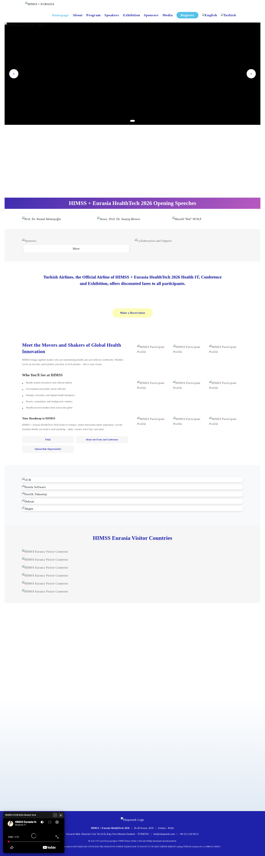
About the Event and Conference (102, 440)
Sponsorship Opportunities (48, 449)
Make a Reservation (132, 312)
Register (187, 15)
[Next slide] (251, 73)
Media (168, 15)
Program (93, 15)
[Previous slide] (13, 73)
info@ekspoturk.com (164, 834)
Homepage (60, 15)
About (78, 15)
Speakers (111, 15)
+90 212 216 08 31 (189, 834)
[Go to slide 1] (132, 121)
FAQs (48, 440)
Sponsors (151, 15)
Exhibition (131, 15)
